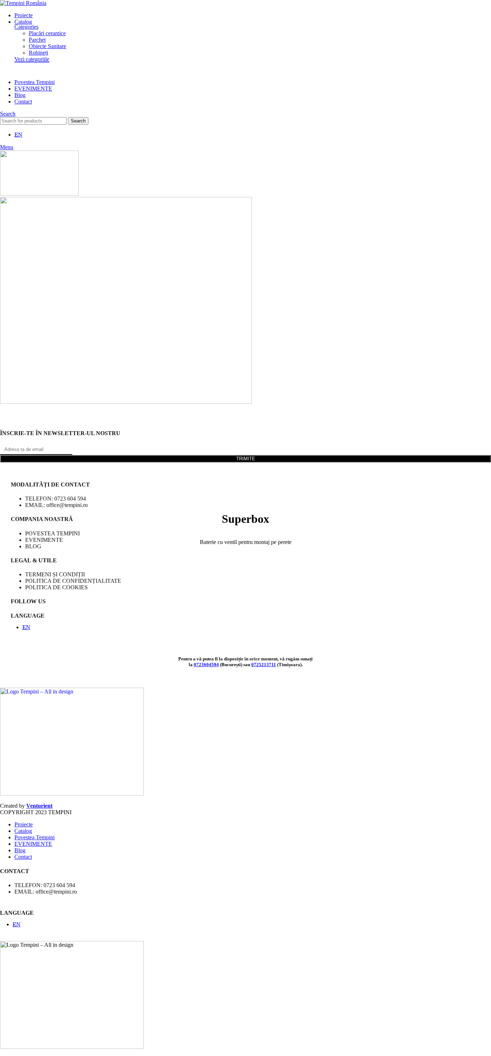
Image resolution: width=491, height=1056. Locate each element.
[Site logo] (23, 3)
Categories (26, 27)
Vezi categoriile (31, 59)
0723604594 (206, 664)
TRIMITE (245, 458)
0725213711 (263, 664)
